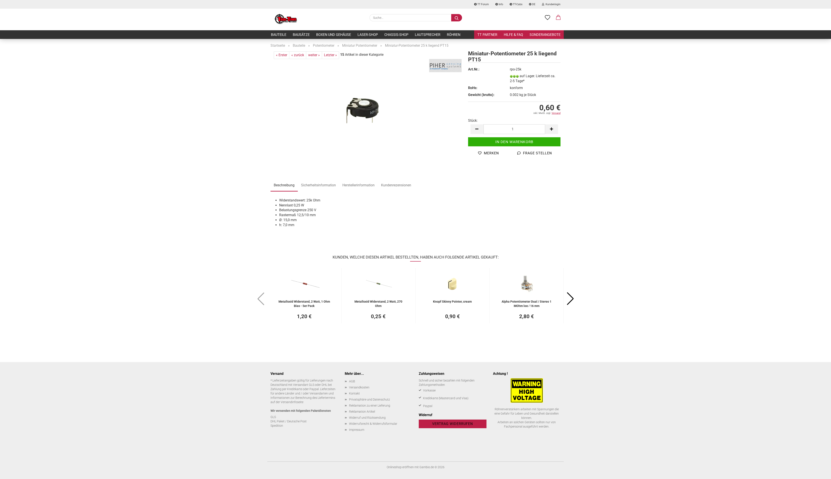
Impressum (356, 429)
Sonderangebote (545, 35)
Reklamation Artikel (362, 411)
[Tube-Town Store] (286, 19)
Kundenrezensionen (396, 185)
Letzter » (330, 55)
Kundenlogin (552, 4)
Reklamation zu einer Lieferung (369, 405)
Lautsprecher (427, 35)
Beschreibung (284, 185)
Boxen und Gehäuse (333, 35)
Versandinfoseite (292, 402)
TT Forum (483, 4)
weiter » (314, 55)
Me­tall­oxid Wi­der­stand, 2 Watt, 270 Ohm (378, 303)
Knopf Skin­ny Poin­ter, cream (452, 301)
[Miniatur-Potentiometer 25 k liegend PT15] (366, 113)
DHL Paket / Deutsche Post (289, 421)
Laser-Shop (368, 35)
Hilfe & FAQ (513, 35)
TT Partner (487, 35)
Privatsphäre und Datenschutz (369, 399)
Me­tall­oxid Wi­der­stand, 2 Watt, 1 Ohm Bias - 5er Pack (304, 303)
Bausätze (301, 35)
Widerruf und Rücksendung (367, 417)
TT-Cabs (517, 4)
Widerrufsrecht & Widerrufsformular (373, 423)
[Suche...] (456, 17)
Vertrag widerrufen (452, 424)
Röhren (453, 35)
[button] (558, 18)
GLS (273, 417)
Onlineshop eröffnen (400, 467)
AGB (352, 381)
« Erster (281, 55)
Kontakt (354, 393)
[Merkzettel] (547, 18)
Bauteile (278, 35)
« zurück (297, 55)
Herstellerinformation (358, 185)
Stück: (473, 120)
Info (500, 4)
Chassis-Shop (396, 35)
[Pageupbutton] (819, 472)
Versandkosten (359, 387)
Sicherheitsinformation (318, 185)
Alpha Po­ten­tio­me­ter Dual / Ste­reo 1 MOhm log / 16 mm (526, 303)
